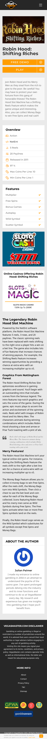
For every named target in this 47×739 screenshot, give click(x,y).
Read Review (34, 297)
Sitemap (23, 691)
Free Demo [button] (20, 62)
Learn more (31, 737)
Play (20, 69)
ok (41, 736)
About (23, 675)
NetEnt (14, 141)
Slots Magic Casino (23, 305)
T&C (23, 687)
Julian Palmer (23, 570)
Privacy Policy (23, 683)
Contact (23, 679)
